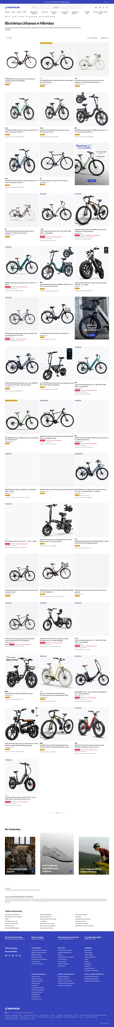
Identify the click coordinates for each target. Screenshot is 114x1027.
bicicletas (7, 29)
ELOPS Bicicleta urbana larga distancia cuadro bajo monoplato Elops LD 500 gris (21, 334)
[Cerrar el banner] (108, 2)
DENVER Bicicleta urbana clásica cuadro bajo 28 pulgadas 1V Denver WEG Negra (20, 79)
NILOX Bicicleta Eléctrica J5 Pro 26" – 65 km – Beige (20, 541)
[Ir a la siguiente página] (63, 813)
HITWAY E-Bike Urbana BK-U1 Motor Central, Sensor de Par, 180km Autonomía (92, 438)
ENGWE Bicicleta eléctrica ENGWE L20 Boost (19, 693)
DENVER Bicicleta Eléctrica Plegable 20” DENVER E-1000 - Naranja (20, 490)
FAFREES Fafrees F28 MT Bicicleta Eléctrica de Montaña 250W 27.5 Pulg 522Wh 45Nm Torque (54, 746)
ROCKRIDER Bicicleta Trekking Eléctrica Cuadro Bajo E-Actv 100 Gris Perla (57, 81)
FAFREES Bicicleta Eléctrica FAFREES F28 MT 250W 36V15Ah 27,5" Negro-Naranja (90, 230)
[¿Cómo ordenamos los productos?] (88, 38)
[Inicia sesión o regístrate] (103, 7)
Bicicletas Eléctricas (46, 916)
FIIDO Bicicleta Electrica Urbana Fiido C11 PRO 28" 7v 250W (21, 283)
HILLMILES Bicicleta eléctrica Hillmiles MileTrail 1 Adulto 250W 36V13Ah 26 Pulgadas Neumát (92, 542)
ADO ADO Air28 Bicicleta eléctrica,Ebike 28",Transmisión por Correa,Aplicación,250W (54, 694)
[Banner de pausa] (105, 2)
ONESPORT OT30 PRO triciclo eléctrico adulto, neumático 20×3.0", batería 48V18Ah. (54, 639)
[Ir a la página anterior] (51, 813)
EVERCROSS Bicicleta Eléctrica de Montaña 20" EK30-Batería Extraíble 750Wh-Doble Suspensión (21, 744)
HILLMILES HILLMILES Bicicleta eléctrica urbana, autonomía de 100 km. (54, 131)
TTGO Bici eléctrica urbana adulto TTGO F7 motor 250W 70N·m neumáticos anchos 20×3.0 (20, 798)
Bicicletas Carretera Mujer (83, 919)
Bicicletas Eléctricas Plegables (13, 916)
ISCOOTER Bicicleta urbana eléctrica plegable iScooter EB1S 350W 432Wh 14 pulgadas (57, 384)
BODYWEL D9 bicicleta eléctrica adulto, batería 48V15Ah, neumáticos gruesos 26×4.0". (89, 746)
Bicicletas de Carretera (46, 928)
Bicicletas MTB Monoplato (12, 928)
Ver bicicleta (92, 180)
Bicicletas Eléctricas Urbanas (48, 919)
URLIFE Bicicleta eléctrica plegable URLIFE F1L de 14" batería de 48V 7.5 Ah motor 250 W (56, 540)
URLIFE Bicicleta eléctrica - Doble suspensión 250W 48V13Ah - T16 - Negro (91, 283)
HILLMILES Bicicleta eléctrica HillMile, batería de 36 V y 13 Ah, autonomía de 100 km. (91, 131)
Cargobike (43, 921)
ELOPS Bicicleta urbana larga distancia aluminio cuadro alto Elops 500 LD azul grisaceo (20, 639)
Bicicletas (78, 916)
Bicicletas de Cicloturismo (12, 914)
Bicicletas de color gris (82, 923)
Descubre (91, 335)
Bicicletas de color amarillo (47, 925)
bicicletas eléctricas (42, 900)
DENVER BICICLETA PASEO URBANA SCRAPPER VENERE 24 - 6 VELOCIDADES (56, 591)
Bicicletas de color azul (11, 923)
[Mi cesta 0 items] (107, 7)
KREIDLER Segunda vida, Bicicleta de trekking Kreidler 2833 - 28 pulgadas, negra (56, 437)
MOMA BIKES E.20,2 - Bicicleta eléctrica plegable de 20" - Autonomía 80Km (91, 693)
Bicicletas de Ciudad (81, 914)
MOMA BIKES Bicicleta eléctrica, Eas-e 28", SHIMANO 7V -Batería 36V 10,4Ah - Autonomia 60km (21, 384)
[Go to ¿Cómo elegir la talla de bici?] (32, 872)
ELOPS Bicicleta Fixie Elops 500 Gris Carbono (54, 180)
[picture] (22, 59)
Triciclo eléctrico (9, 925)
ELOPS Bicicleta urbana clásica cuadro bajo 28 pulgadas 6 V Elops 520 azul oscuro (19, 232)
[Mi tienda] (96, 7)
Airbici (7, 919)
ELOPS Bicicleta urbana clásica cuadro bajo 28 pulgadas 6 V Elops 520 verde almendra (89, 81)
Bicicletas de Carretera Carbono (85, 925)
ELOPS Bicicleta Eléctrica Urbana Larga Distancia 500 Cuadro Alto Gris (21, 591)
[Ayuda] (100, 7)
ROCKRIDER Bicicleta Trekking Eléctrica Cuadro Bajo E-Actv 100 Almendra (22, 438)
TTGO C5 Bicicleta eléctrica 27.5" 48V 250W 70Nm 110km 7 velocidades (55, 232)
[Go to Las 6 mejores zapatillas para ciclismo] (70, 871)
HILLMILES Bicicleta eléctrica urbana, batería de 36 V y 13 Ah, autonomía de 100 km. (22, 131)
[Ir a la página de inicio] (12, 7)
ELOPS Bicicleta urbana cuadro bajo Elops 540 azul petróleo (90, 591)
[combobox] (105, 38)
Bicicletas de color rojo (11, 921)
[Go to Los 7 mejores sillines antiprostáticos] (106, 872)
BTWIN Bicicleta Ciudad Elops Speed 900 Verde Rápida (57, 489)
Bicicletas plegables (45, 914)
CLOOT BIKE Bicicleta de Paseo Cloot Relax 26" (54, 333)
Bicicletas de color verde (47, 923)
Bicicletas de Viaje (81, 921)
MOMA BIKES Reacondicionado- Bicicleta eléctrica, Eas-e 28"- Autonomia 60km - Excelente (91, 490)
